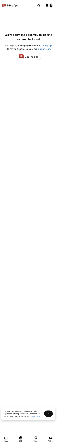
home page (46, 45)
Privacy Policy (34, 416)
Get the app (31, 56)
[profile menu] (49, 5)
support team (44, 49)
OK (48, 413)
